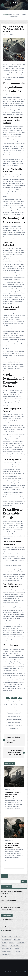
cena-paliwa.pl (7, 930)
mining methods (7, 951)
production (17, 951)
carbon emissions (9, 704)
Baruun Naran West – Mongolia (9, 897)
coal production (7, 939)
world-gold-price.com (9, 926)
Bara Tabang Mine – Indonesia (9, 900)
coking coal (17, 939)
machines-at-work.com (9, 923)
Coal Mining (18, 936)
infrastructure (21, 942)
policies (18, 725)
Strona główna (5, 14)
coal (4, 35)
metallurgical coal (7, 948)
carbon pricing (20, 704)
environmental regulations (14, 719)
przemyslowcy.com (8, 919)
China (4, 936)
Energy (4, 942)
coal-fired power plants (14, 713)
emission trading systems (14, 716)
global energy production (14, 722)
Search (4, 876)
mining (17, 948)
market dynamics (15, 945)
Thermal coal (6, 954)
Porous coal (4, 904)
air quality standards (14, 701)
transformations (14, 728)
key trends (10, 725)
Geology (12, 942)
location (5, 945)
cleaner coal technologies (14, 707)
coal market (20, 710)
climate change (10, 710)
